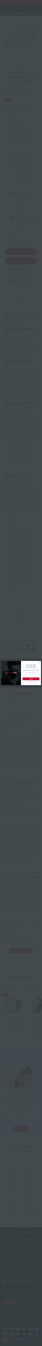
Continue (31, 679)
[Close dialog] (39, 662)
